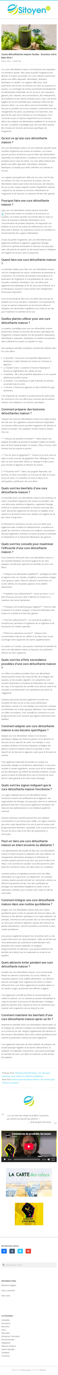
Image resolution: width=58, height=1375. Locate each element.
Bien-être (17, 61)
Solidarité (5, 1352)
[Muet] (48, 1159)
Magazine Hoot (26, 1370)
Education (5, 1333)
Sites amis (5, 1295)
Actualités (5, 1320)
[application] (29, 1146)
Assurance (5, 1323)
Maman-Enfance (8, 1346)
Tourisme (5, 1356)
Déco (3, 1329)
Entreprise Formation (10, 1336)
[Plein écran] (53, 1159)
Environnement (8, 1339)
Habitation (5, 1343)
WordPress (43, 1370)
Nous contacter (8, 1290)
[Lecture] (5, 1159)
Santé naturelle (7, 1349)
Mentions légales (8, 1285)
